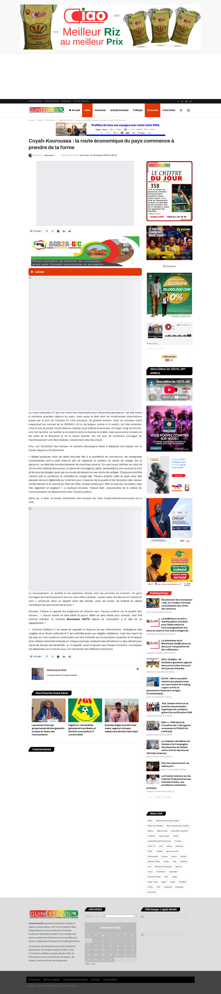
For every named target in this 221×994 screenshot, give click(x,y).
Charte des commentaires (75, 980)
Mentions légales (51, 980)
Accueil (75, 110)
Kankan (183, 856)
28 (88, 960)
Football (159, 851)
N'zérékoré (160, 872)
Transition (182, 882)
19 (125, 950)
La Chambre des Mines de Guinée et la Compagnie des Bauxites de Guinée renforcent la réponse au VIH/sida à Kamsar (168, 747)
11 (118, 945)
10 (110, 945)
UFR (158, 887)
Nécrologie (66, 101)
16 (103, 950)
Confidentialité (110, 980)
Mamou (178, 867)
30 (103, 960)
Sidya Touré (153, 882)
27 (133, 955)
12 (125, 945)
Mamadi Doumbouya (163, 867)
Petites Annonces (81, 101)
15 (96, 950)
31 (110, 960)
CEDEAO (151, 836)
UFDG (150, 887)
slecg (172, 882)
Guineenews (153, 856)
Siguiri (164, 882)
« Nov (87, 964)
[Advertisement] (110, 77)
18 (118, 950)
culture (169, 846)
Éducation (179, 887)
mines (150, 872)
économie (152, 892)
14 (88, 950)
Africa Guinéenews (155, 826)
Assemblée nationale (179, 831)
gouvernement (172, 851)
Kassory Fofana (154, 861)
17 (111, 950)
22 (96, 955)
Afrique (150, 831)
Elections (179, 846)
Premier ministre (154, 877)
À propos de (34, 980)
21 (88, 955)
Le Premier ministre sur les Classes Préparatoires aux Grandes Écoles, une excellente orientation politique (168, 782)
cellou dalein (164, 836)
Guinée (165, 856)
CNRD (175, 836)
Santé (174, 877)
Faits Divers (169, 110)
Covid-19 (151, 846)
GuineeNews (150, 349)
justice (174, 856)
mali (149, 867)
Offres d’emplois (52, 101)
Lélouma (183, 861)
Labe (174, 861)
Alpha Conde (162, 831)
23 (103, 955)
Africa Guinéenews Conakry (178, 826)
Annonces (100, 110)
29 (96, 960)
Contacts (95, 980)
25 (118, 955)
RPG (166, 877)
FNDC (150, 851)
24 (110, 955)
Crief (161, 846)
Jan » (93, 964)
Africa (150, 821)
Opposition (173, 872)
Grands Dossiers (119, 110)
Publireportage (35, 101)
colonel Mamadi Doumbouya (159, 841)
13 (133, 945)
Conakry (178, 841)
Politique (138, 110)
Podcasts (160, 349)
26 (125, 955)
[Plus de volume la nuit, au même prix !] (152, 766)
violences (168, 887)
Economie (152, 110)
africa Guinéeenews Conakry (167, 821)
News (87, 110)
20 (132, 950)
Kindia (166, 861)
